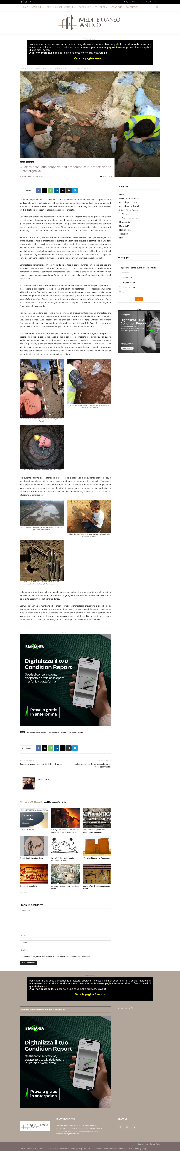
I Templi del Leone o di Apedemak (96, 858)
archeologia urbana (76, 732)
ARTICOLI (36, 7)
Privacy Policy (155, 1144)
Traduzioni (123, 234)
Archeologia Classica (128, 202)
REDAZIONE (116, 7)
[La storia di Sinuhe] (34, 818)
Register (149, 2)
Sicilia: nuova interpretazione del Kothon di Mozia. (41, 764)
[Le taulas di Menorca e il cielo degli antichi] (65, 874)
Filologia (125, 214)
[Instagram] (26, 2)
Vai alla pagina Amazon (90, 58)
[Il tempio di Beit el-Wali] (34, 874)
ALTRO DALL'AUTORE (55, 802)
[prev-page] (21, 894)
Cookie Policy (143, 1144)
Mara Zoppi (26, 176)
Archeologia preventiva (57, 732)
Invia (139, 299)
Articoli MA (30, 162)
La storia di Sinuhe (27, 830)
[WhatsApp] (50, 190)
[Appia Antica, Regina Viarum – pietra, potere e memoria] (97, 818)
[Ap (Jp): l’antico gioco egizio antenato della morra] (65, 846)
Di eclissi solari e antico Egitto (31, 858)
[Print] (69, 190)
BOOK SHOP (85, 7)
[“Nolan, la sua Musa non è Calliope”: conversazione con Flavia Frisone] (65, 818)
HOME (24, 7)
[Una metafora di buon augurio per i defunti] (97, 874)
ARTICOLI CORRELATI (31, 802)
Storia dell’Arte (125, 226)
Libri (121, 237)
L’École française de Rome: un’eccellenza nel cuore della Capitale (92, 765)
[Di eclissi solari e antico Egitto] (34, 846)
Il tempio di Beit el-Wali (28, 886)
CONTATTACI (132, 7)
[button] (157, 7)
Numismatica (125, 230)
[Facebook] (22, 2)
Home (22, 68)
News (121, 194)
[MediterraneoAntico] (90, 22)
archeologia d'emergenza (36, 732)
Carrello (157, 2)
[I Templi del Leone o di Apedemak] (97, 846)
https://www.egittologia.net (67, 1133)
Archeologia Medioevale (129, 206)
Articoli (29, 68)
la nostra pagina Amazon (110, 47)
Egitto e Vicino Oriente (128, 210)
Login (142, 2)
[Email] (62, 190)
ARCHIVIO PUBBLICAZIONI (60, 7)
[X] (30, 2)
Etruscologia (124, 222)
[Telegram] (75, 190)
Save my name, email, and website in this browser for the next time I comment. (56, 956)
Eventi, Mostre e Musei (129, 198)
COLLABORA (100, 7)
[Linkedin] (56, 190)
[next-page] (25, 894)
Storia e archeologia (130, 218)
